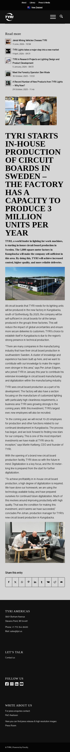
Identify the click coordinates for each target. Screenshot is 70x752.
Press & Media (44, 3)
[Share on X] (15, 582)
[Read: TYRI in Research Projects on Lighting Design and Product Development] (8, 61)
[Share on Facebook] (8, 582)
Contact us (10, 657)
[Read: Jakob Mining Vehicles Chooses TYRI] (8, 42)
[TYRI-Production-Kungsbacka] (31, 111)
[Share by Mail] (61, 582)
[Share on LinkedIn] (35, 582)
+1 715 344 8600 (20, 627)
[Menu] (53, 17)
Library (32, 3)
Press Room (10, 725)
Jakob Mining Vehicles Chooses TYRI (30, 40)
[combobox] (35, 7)
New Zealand (37, 7)
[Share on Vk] (48, 582)
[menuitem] (24, 3)
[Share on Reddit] (55, 582)
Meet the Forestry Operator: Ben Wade (31, 72)
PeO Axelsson (11, 715)
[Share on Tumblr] (41, 582)
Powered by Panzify (20, 747)
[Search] (61, 17)
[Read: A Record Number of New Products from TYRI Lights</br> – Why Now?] (8, 83)
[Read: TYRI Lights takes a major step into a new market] (8, 51)
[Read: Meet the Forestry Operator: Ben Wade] (8, 74)
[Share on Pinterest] (28, 582)
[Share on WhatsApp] (22, 582)
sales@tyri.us (16, 631)
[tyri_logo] (29, 17)
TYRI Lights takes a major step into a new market (36, 49)
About (24, 3)
